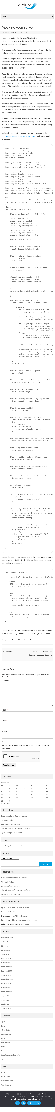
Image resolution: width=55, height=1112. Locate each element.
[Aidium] (27, 9)
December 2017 (7, 937)
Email (4, 721)
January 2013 (6, 1008)
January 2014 (6, 975)
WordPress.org (6, 1085)
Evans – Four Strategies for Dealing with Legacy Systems (40, 655)
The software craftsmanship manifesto (15, 828)
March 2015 (5, 950)
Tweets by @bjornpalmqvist (11, 846)
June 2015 (5, 942)
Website (5, 732)
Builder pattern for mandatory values (23, 920)
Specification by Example (10, 1055)
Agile (3, 1022)
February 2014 (6, 971)
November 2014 (7, 958)
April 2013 (5, 1004)
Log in (3, 1072)
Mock (20, 640)
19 (32, 795)
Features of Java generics (10, 824)
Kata (3, 1047)
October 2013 (6, 988)
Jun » (8, 804)
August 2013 (5, 996)
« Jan (3, 804)
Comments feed (7, 1081)
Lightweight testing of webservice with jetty (19, 136)
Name (5, 710)
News (3, 1051)
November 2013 (7, 983)
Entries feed (5, 1076)
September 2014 (7, 967)
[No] (51, 1098)
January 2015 (6, 954)
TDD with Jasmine (22, 908)
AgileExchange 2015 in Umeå (11, 833)
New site (7, 651)
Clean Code (5, 1030)
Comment (6, 680)
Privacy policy (34, 1103)
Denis (3, 912)
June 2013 (5, 1000)
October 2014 (6, 962)
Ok (17, 1103)
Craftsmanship (6, 1034)
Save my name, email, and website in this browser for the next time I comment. (26, 747)
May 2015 (4, 946)
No (23, 1103)
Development (6, 1042)
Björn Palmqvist (11, 32)
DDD (3, 1038)
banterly (4, 920)
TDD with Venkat (7, 820)
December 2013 (7, 979)
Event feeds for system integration (14, 816)
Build (3, 1026)
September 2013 (7, 992)
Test (11, 640)
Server (26, 640)
